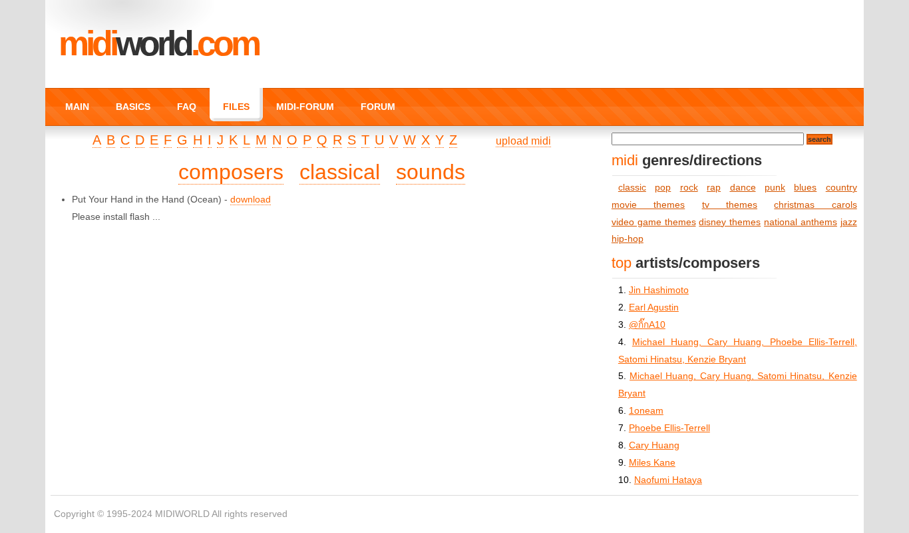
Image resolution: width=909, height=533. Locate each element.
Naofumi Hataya (668, 480)
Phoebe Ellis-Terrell (669, 428)
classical (339, 172)
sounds (430, 172)
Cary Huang (654, 445)
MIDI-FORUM (305, 106)
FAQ (186, 106)
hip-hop (627, 239)
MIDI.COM (158, 43)
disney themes (730, 222)
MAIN (77, 106)
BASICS (133, 106)
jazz (848, 222)
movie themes (648, 205)
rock (689, 188)
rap (714, 188)
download (250, 200)
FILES (236, 106)
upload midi (523, 141)
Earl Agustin (654, 307)
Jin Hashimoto (659, 290)
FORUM (378, 106)
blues (805, 188)
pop (663, 188)
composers (230, 172)
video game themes (654, 222)
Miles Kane (652, 463)
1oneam (646, 411)
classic (632, 188)
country (841, 188)
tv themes (729, 205)
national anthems (800, 222)
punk (775, 188)
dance (743, 188)
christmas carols (815, 205)
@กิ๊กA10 (647, 325)
